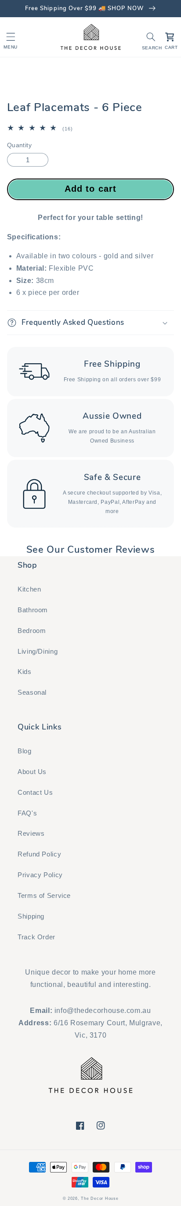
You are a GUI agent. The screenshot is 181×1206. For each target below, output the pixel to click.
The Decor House (99, 1198)
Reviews (31, 833)
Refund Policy (39, 854)
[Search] (151, 37)
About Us (32, 771)
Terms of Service (44, 895)
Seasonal (32, 692)
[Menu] (10, 37)
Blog (25, 751)
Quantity (19, 145)
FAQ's (27, 813)
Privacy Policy (40, 874)
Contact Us (35, 792)
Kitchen (29, 589)
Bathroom (33, 610)
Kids (25, 671)
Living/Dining (38, 651)
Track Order (36, 937)
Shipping (31, 916)
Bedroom (32, 630)
